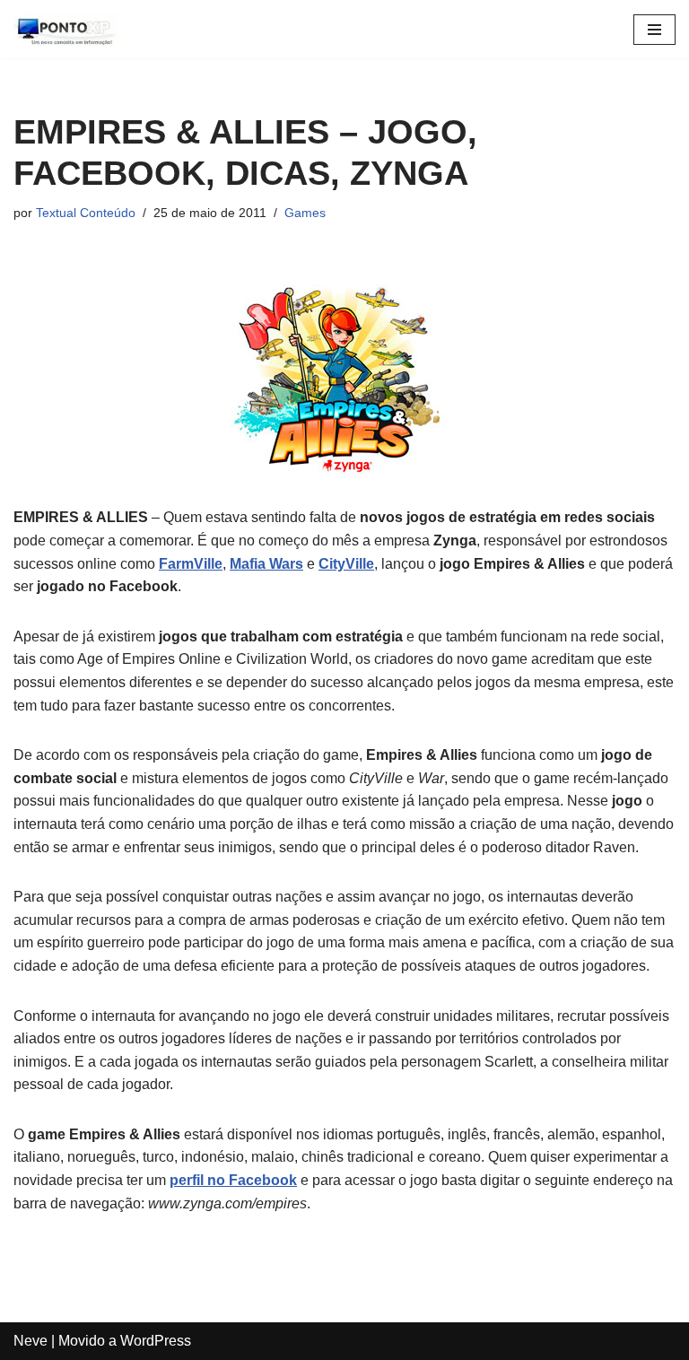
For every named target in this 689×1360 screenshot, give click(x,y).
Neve (30, 1340)
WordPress (155, 1340)
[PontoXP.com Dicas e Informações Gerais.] (67, 29)
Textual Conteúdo (85, 212)
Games (305, 212)
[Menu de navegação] (654, 29)
